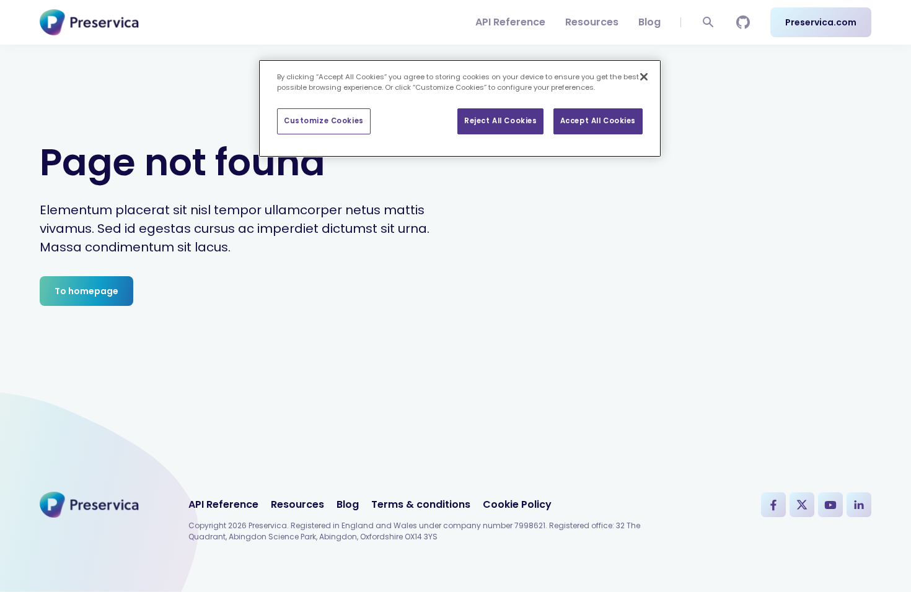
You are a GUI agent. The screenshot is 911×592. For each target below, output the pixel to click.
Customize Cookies (324, 121)
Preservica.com (820, 22)
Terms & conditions (420, 504)
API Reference (510, 22)
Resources (591, 22)
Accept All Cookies (598, 121)
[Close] (644, 76)
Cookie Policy (517, 504)
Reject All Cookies (500, 121)
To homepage (86, 291)
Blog (649, 22)
